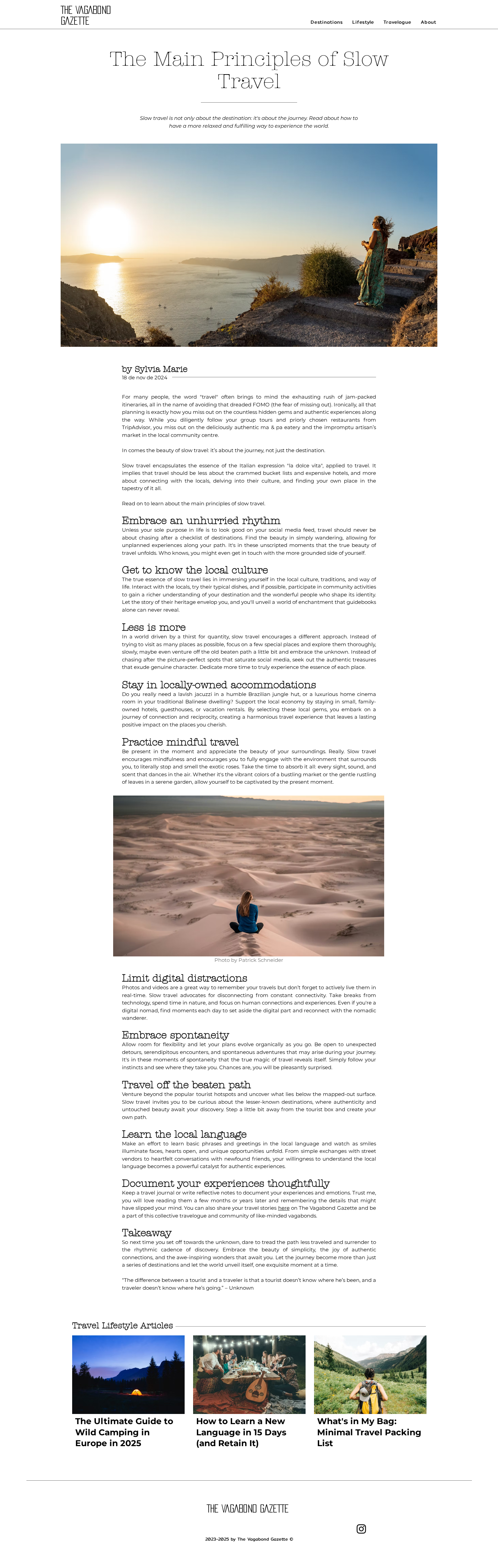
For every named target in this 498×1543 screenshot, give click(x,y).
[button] (326, 22)
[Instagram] (361, 1529)
